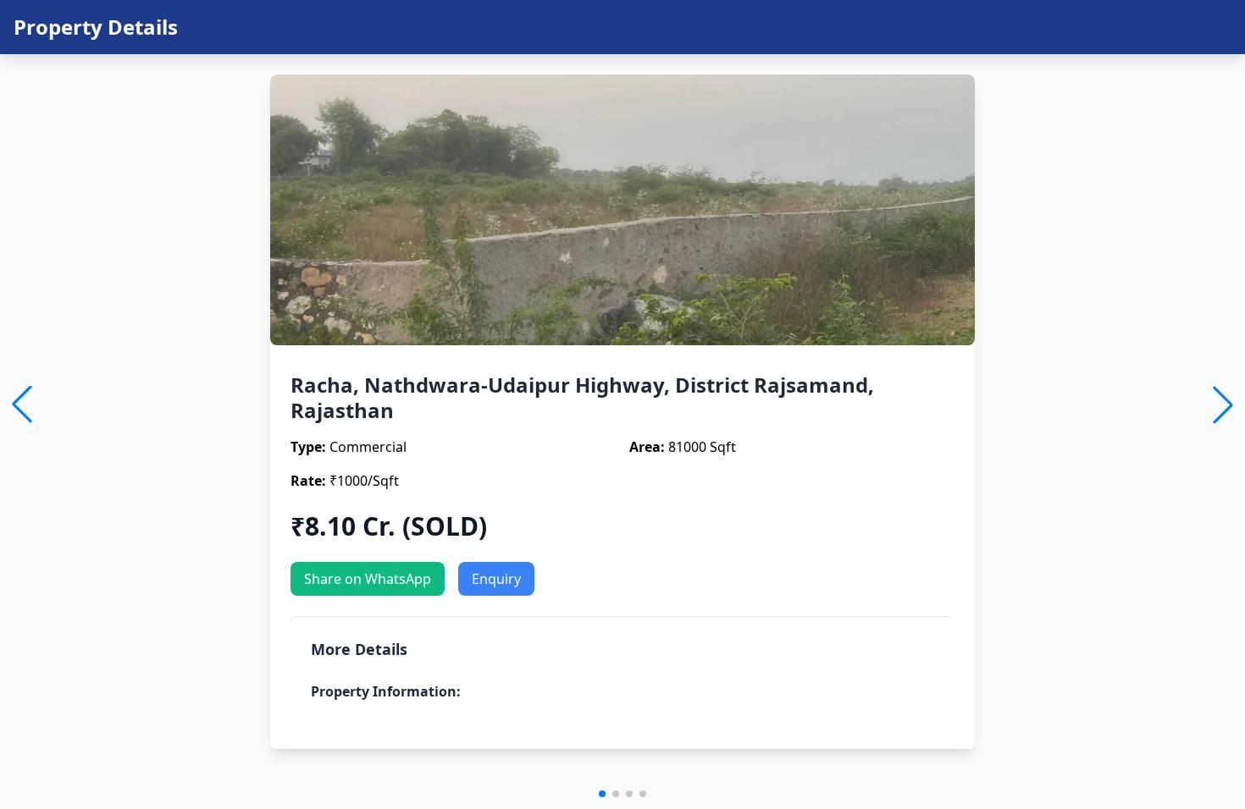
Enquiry (496, 579)
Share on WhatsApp (367, 579)
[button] (602, 793)
